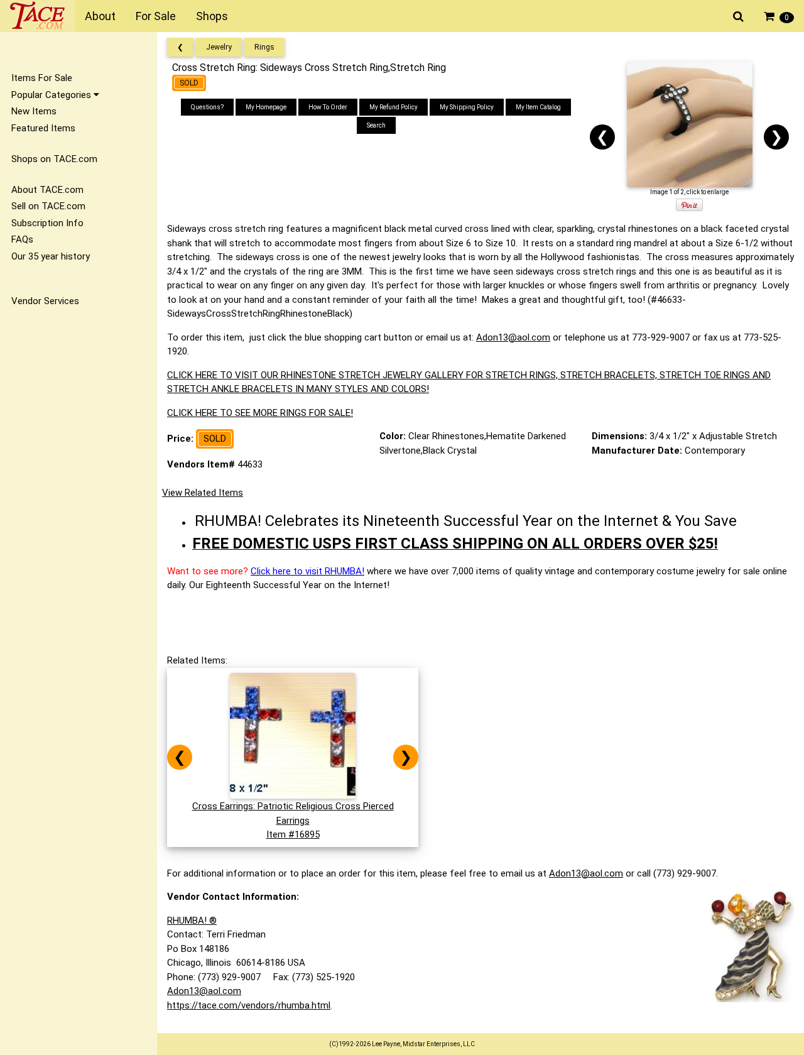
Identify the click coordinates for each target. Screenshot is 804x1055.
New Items (34, 111)
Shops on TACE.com (54, 159)
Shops (212, 16)
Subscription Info (47, 223)
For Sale (156, 16)
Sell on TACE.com (48, 206)
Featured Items (43, 128)
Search (376, 125)
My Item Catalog (538, 107)
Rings (264, 47)
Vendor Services (45, 301)
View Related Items (202, 492)
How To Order (327, 107)
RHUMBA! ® (192, 920)
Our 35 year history (50, 256)
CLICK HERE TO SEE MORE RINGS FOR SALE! (260, 412)
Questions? (207, 107)
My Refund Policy (393, 107)
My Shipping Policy (467, 107)
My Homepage (266, 107)
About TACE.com (47, 189)
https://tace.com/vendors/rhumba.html (248, 1005)
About (100, 16)
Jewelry (219, 47)
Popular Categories (52, 95)
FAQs (22, 239)
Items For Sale (41, 78)
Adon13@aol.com (513, 337)
